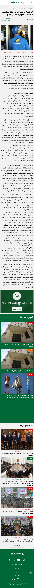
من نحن (17, 568)
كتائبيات (30, 458)
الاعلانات (17, 575)
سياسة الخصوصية (17, 579)
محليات (30, 323)
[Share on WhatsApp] (31, 19)
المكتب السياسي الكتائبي (27, 480)
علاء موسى (30, 451)
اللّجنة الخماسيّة (18, 451)
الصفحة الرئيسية (17, 565)
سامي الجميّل (30, 538)
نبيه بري (24, 451)
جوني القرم (30, 53)
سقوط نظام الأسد (16, 480)
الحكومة (18, 53)
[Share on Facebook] (27, 19)
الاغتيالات (14, 538)
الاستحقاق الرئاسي (6, 480)
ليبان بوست (23, 53)
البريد (14, 53)
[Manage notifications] (30, 572)
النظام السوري (25, 510)
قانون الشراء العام (8, 53)
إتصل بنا (17, 572)
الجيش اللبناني (17, 510)
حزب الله (31, 510)
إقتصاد (30, 350)
